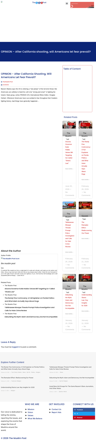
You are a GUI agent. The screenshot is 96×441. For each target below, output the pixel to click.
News (24, 372)
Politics (33, 372)
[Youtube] (42, 3)
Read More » (69, 169)
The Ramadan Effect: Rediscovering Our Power (17, 378)
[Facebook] (39, 3)
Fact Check (15, 372)
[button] (66, 3)
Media (20, 372)
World (65, 391)
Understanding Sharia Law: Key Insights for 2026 (87, 300)
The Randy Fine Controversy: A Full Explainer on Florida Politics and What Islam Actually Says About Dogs (86, 158)
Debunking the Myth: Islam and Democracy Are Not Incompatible (71, 378)
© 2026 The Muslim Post (13, 438)
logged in (16, 347)
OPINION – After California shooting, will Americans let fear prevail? (46, 52)
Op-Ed (28, 372)
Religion (38, 372)
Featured (13, 381)
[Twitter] (37, 3)
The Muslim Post (8, 263)
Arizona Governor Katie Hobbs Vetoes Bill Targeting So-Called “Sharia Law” (69, 152)
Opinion (61, 391)
